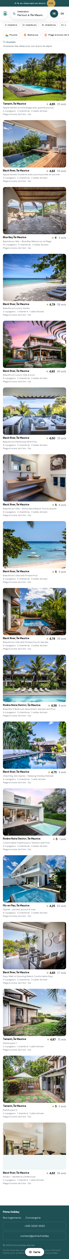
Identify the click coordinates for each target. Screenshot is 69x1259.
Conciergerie (33, 1217)
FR (54, 13)
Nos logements (12, 1217)
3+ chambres (49, 25)
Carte (36, 1252)
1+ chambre (11, 25)
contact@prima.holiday (34, 1236)
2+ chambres (29, 25)
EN (62, 13)
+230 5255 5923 (34, 1226)
